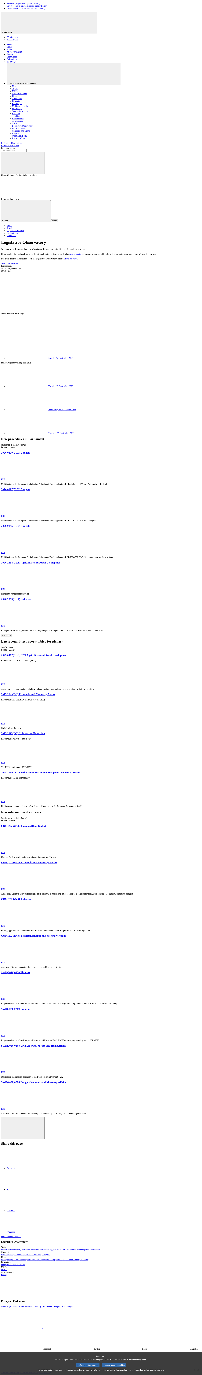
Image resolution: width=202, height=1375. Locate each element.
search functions (76, 254)
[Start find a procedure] (23, 163)
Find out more (71, 259)
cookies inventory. (157, 1370)
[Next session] (21, 334)
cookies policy (137, 1370)
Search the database (9, 263)
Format (4, 447)
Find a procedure (8, 148)
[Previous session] (21, 292)
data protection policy (118, 1370)
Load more (6, 635)
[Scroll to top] (23, 1128)
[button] (42, 1296)
